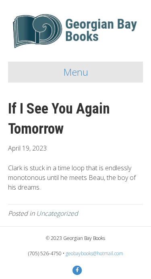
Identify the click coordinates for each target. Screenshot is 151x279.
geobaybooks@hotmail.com (94, 253)
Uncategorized (57, 213)
